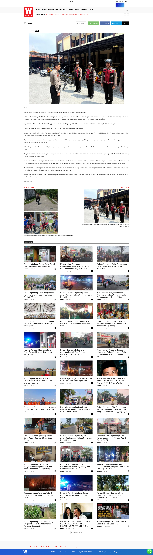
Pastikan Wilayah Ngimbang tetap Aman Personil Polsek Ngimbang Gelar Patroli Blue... (76, 295)
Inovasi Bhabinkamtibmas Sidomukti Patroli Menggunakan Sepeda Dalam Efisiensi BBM (49, 235)
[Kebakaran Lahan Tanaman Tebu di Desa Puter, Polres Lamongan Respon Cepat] (40, 483)
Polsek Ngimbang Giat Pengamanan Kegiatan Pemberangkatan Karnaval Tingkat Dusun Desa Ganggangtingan (112, 409)
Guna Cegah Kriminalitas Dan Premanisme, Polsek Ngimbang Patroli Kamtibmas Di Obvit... (76, 466)
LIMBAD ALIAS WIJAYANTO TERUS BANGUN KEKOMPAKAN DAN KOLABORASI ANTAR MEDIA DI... (75, 524)
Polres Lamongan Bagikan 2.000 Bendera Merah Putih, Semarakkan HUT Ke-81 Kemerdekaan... (76, 409)
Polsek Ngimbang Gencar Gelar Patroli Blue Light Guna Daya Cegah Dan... (39, 265)
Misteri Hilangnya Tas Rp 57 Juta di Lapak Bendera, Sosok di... (111, 523)
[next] (128, 14)
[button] (126, 9)
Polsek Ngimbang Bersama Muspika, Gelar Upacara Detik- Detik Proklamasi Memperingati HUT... (39, 380)
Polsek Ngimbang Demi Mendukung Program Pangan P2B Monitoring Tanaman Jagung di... (38, 524)
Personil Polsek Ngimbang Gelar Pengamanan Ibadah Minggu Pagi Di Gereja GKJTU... (111, 438)
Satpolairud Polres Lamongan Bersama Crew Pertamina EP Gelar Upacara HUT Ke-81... (40, 409)
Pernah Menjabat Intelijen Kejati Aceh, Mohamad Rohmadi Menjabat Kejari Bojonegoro (39, 323)
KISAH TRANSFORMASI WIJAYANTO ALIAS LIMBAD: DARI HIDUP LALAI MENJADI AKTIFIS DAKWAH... (112, 380)
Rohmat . (30, 23)
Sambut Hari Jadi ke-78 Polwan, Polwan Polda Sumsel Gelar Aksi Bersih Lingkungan (67, 14)
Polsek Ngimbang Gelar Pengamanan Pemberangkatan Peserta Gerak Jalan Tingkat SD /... (39, 295)
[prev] (125, 14)
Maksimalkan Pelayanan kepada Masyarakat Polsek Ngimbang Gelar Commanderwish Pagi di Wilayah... (75, 266)
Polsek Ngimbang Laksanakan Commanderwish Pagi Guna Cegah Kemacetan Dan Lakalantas (74, 352)
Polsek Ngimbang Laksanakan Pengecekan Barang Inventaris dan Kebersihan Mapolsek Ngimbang (38, 466)
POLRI (36, 30)
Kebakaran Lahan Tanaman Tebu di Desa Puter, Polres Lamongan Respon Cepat (39, 495)
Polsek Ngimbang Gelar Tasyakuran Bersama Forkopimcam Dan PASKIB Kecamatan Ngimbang (111, 323)
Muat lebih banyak (75, 532)
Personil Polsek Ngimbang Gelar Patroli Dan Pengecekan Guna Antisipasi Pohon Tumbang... (110, 495)
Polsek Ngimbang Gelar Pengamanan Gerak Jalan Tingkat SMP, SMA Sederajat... (112, 266)
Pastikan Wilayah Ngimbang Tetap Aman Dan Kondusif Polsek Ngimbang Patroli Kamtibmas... (76, 438)
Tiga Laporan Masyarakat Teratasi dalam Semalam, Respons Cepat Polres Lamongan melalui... (113, 466)
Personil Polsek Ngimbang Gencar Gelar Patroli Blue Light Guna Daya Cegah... (38, 438)
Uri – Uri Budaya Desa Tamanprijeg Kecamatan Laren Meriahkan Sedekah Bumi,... (75, 323)
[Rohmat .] (25, 23)
